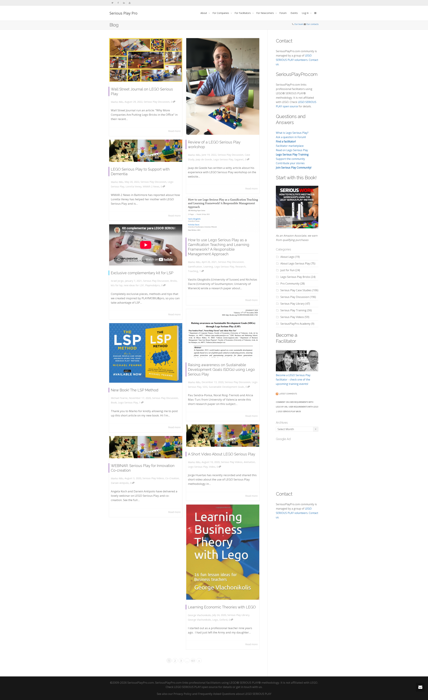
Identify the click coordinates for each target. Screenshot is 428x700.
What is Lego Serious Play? (292, 133)
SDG (205, 386)
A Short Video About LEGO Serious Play (221, 454)
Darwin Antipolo (120, 482)
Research (240, 266)
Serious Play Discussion (157, 101)
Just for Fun (287, 270)
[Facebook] (118, 3)
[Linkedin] (124, 3)
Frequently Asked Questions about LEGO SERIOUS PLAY (234, 694)
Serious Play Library (238, 615)
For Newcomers (265, 13)
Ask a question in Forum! (291, 137)
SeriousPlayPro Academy (295, 324)
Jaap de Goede (204, 159)
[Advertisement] (301, 464)
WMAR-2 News (151, 186)
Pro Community (289, 283)
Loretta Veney (133, 186)
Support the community (290, 159)
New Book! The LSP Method (134, 390)
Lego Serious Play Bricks (295, 277)
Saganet (239, 159)
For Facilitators (243, 13)
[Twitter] (112, 3)
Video (212, 466)
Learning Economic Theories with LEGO (222, 607)
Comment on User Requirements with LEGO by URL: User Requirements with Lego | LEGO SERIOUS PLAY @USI (297, 407)
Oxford (223, 619)
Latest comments (288, 394)
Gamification (195, 266)
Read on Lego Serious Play (292, 150)
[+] (145, 60)
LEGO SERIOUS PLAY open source (196, 687)
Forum (283, 13)
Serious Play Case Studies (295, 290)
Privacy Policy (183, 694)
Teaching (193, 271)
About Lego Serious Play (295, 263)
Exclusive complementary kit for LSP (142, 273)
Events (294, 13)
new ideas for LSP (134, 285)
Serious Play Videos (231, 462)
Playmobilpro (152, 285)
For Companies (221, 13)
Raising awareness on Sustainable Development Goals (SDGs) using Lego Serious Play (221, 369)
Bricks (173, 280)
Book (114, 402)
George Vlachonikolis (199, 619)
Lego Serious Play (223, 159)
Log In (305, 13)
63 (193, 661)
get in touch (244, 687)
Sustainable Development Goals (226, 386)
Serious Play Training (293, 310)
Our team (298, 24)
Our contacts (312, 24)
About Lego (287, 257)
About (204, 13)
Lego (215, 619)
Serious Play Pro (123, 13)
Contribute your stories (290, 163)
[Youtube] (129, 3)
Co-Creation (172, 478)
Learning (208, 266)
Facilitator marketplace (290, 146)
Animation (249, 462)
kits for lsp (117, 285)
